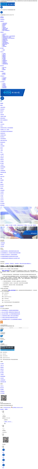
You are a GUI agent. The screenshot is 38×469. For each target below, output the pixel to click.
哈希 (31, 225)
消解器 (3, 45)
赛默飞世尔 (4, 67)
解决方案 (2, 65)
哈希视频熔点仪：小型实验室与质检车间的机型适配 (10, 252)
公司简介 (4, 83)
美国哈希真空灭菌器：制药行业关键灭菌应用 (9, 315)
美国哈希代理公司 (20, 225)
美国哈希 (2, 32)
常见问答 (4, 79)
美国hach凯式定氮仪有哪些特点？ (25, 263)
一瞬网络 (6, 409)
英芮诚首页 (2, 19)
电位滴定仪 (4, 41)
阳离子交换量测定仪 (6, 30)
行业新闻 (4, 78)
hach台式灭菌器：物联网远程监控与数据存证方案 (10, 312)
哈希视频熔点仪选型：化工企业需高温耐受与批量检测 (11, 319)
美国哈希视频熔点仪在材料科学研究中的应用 (9, 256)
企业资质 (4, 85)
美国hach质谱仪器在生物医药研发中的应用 (9, 317)
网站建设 (2, 409)
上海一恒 (4, 54)
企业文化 (4, 84)
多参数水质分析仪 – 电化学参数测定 (6, 127)
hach (29, 225)
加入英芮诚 (4, 86)
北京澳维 (4, 53)
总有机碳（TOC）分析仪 (6, 37)
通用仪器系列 (4, 29)
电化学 (3, 26)
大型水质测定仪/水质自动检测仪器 (8, 38)
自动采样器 (4, 46)
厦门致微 (2, 48)
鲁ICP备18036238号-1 (7, 407)
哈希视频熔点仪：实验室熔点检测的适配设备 (9, 310)
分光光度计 (2, 124)
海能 (3, 68)
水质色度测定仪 (5, 42)
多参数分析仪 (4, 39)
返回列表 (2, 306)
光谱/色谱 (4, 27)
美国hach (25, 225)
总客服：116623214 (8, 421)
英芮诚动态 (12, 263)
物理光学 (4, 25)
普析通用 (4, 69)
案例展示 (4, 73)
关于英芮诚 (2, 81)
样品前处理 (4, 24)
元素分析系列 (4, 23)
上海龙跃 (4, 59)
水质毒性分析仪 (5, 40)
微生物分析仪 (4, 44)
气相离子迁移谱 (5, 28)
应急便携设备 (4, 60)
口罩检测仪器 (4, 62)
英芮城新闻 (4, 77)
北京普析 (4, 57)
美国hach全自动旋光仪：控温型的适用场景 (8, 254)
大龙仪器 (4, 61)
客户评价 (4, 74)
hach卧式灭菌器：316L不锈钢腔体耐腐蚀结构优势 (10, 313)
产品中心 (2, 16)
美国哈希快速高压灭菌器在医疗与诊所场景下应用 (10, 258)
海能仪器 (2, 21)
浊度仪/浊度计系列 (5, 43)
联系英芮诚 (4, 87)
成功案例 (2, 71)
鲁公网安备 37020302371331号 (17, 407)
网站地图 (2, 17)
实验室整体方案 (5, 63)
